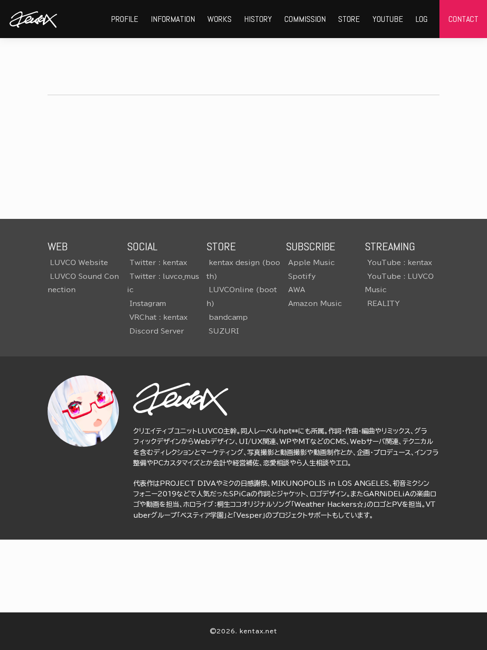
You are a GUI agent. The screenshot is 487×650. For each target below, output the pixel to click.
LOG (422, 18)
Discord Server (156, 331)
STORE (349, 18)
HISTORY (258, 18)
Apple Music (311, 262)
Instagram (147, 303)
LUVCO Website (79, 262)
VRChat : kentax (158, 317)
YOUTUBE (387, 18)
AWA (296, 289)
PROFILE (124, 18)
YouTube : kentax (399, 262)
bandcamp (228, 317)
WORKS (219, 18)
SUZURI (224, 331)
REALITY (383, 303)
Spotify (302, 276)
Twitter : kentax (158, 262)
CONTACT (463, 18)
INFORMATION (173, 18)
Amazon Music (315, 303)
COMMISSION (305, 18)
